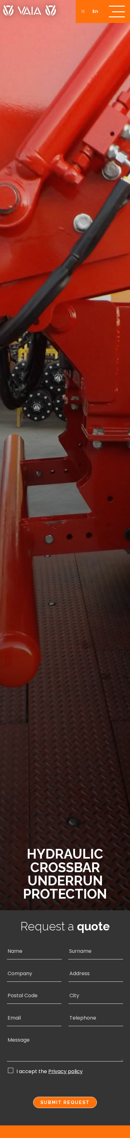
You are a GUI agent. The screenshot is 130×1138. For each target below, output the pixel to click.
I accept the (49, 1071)
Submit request (65, 1102)
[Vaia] (29, 8)
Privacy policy (65, 1071)
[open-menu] (117, 11)
